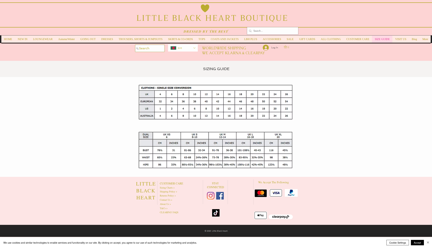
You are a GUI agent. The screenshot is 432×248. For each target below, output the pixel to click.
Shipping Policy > (168, 191)
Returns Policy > (168, 195)
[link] (287, 46)
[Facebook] (220, 196)
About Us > (165, 204)
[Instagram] (210, 196)
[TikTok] (216, 213)
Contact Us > (166, 199)
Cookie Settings (397, 242)
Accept (417, 242)
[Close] (428, 242)
